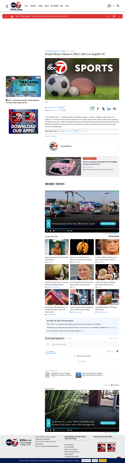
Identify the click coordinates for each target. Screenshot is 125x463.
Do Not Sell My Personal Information (46, 446)
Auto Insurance (89, 167)
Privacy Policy (51, 437)
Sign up (116, 338)
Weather (33, 6)
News (26, 6)
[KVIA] (16, 6)
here (82, 331)
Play (61, 6)
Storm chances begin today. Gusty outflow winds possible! (50, 16)
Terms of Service (40, 437)
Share (67, 6)
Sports (47, 6)
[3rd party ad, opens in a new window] (63, 175)
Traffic (40, 6)
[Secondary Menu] (8, 6)
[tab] (50, 351)
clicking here (112, 327)
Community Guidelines (42, 439)
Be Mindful (54, 6)
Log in (111, 338)
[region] (82, 361)
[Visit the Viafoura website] (115, 385)
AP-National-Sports (64, 131)
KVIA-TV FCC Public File (43, 441)
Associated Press (51, 107)
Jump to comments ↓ (51, 136)
